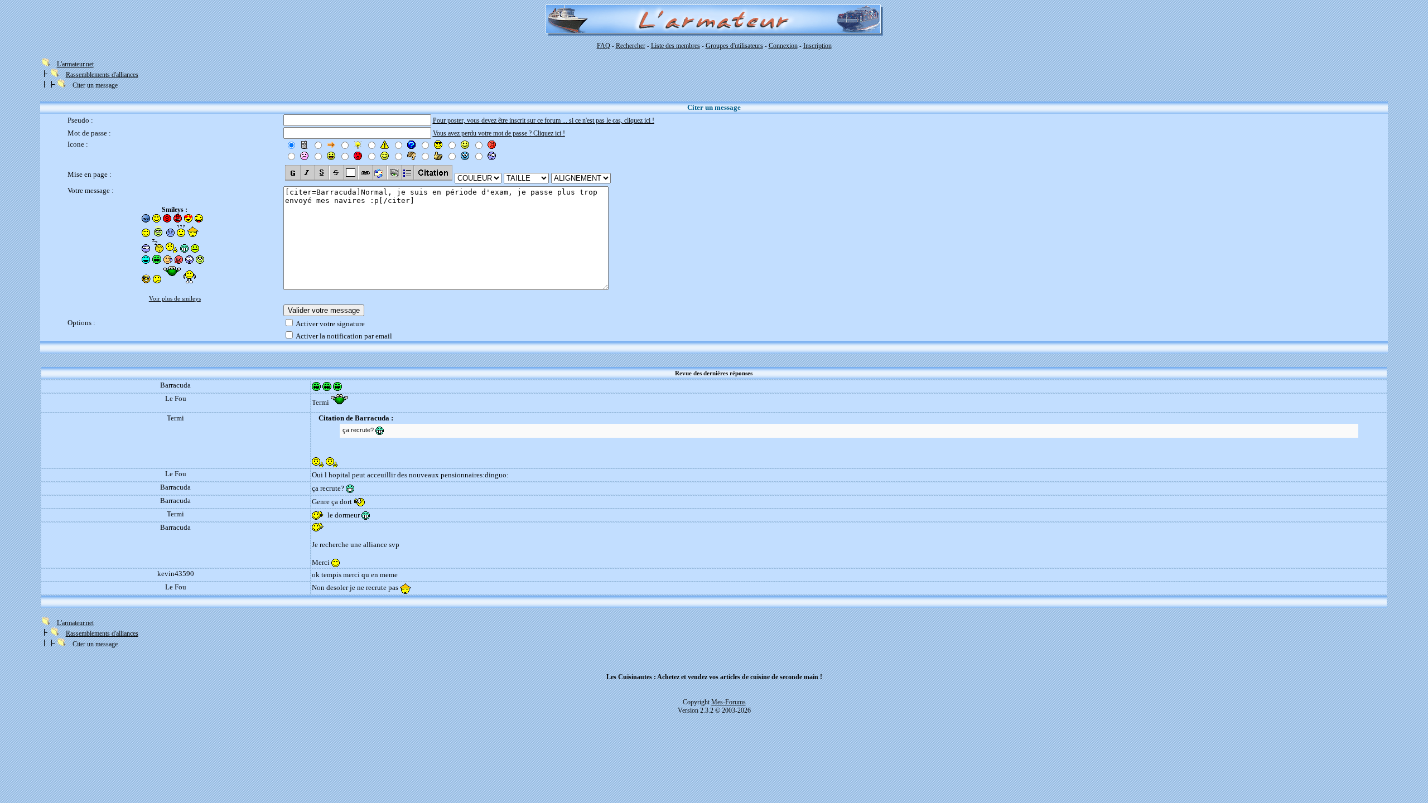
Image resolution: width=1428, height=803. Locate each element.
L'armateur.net (75, 64)
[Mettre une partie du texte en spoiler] (350, 173)
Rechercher (630, 46)
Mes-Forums (728, 702)
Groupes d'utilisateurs (734, 46)
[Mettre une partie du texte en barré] (336, 173)
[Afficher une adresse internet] (365, 173)
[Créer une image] (394, 173)
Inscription (817, 46)
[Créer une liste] (407, 173)
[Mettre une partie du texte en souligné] (321, 173)
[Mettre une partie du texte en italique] (307, 173)
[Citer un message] (433, 173)
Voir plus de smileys (175, 299)
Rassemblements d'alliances (102, 75)
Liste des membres (675, 46)
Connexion (783, 46)
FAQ (603, 46)
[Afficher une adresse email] (379, 173)
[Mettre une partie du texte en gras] (292, 173)
